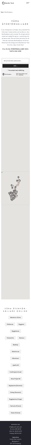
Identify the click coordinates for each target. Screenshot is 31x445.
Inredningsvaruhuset (15, 372)
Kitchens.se (10, 324)
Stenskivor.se (15, 351)
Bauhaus (21, 338)
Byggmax (21, 324)
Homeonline (10, 338)
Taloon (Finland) (15, 413)
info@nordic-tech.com (15, 427)
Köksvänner (15, 358)
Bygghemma (15, 331)
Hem (2, 12)
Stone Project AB (15, 379)
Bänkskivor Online (15, 317)
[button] (16, 197)
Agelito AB (16, 365)
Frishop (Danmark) (15, 392)
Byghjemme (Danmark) (15, 385)
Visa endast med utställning (16, 70)
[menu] (27, 3)
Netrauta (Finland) (15, 406)
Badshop (15, 344)
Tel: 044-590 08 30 (15, 429)
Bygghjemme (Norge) (15, 399)
